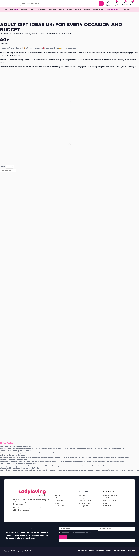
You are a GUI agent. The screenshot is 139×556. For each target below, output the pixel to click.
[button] (108, 3)
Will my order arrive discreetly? (13, 455)
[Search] (101, 3)
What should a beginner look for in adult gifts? (20, 468)
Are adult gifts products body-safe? (15, 446)
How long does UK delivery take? (14, 459)
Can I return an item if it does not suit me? (18, 464)
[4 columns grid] (1, 161)
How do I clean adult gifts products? (15, 451)
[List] (5, 161)
